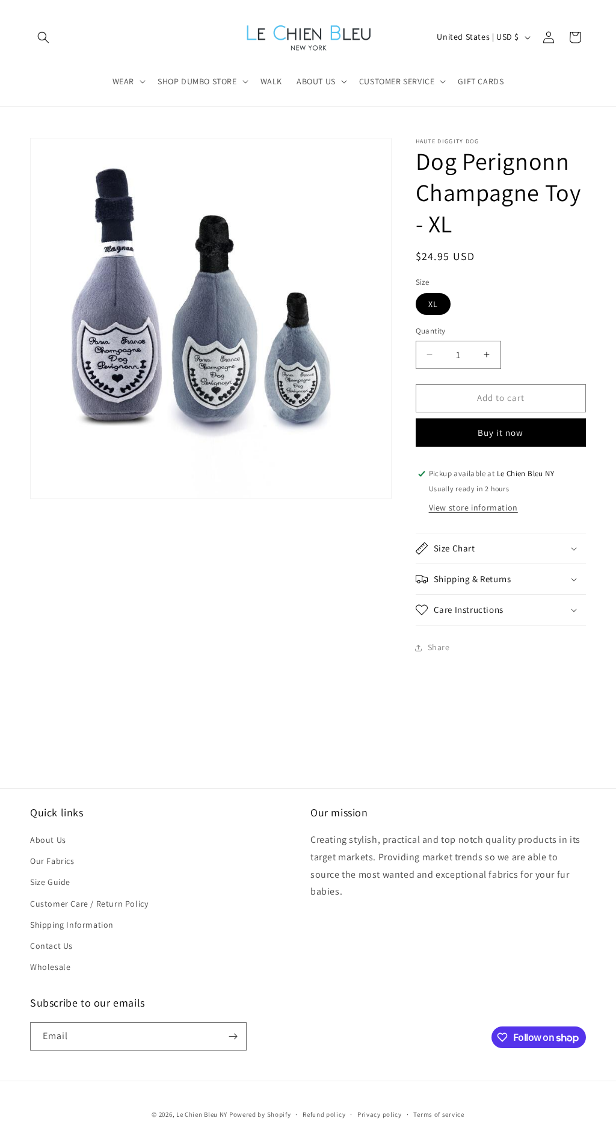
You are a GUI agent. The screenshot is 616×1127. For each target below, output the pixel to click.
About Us (48, 839)
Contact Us (51, 945)
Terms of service (438, 1114)
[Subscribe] (233, 1036)
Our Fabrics (52, 860)
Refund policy (324, 1114)
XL (433, 304)
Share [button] (439, 647)
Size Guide (50, 882)
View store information (473, 507)
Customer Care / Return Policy (89, 903)
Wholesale (50, 966)
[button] (43, 37)
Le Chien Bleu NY (201, 1114)
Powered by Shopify (260, 1114)
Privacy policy (379, 1114)
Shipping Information (72, 924)
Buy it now (500, 432)
